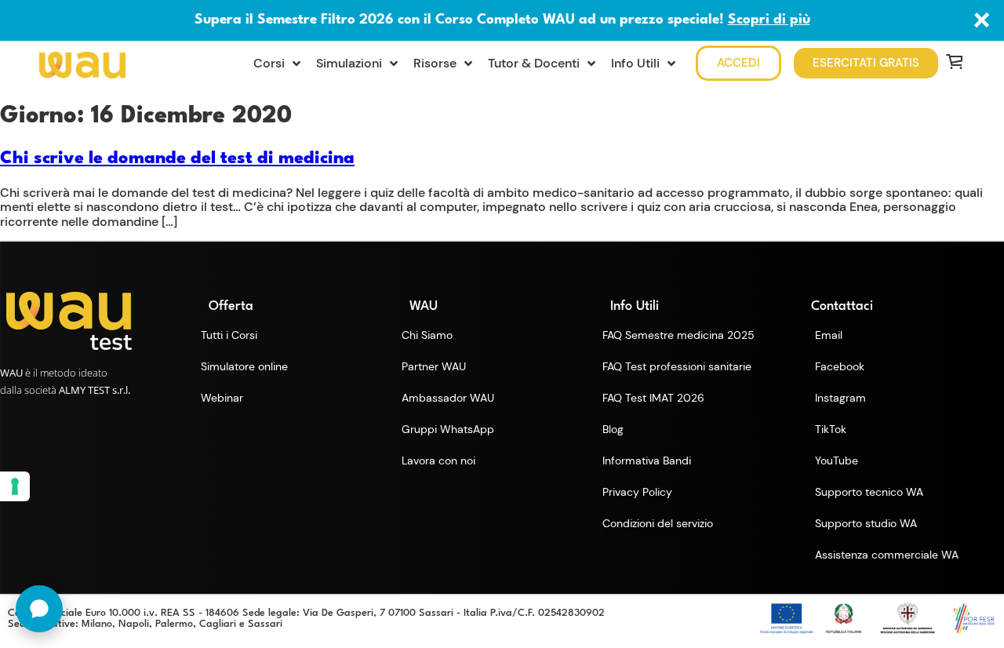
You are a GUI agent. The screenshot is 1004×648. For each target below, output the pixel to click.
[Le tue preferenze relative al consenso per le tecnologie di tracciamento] (15, 486)
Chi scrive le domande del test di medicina (177, 158)
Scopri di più (769, 20)
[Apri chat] (39, 608)
